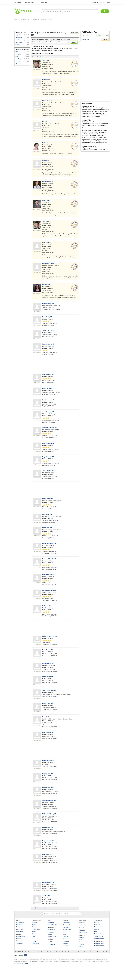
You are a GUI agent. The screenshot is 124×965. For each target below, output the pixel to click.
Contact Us (97, 924)
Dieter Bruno (46, 79)
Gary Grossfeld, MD (48, 841)
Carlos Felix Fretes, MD (49, 690)
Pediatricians (66, 939)
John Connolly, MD (48, 412)
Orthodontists (35, 943)
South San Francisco (46, 19)
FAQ (95, 931)
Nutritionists (19, 929)
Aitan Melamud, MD (48, 374)
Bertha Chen (46, 143)
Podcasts (81, 944)
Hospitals (18, 938)
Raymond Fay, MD (47, 676)
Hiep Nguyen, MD (47, 773)
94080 (17, 51)
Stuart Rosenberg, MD (49, 800)
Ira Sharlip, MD (46, 606)
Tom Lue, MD (46, 896)
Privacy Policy (86, 39)
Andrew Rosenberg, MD (49, 427)
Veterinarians (19, 943)
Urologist (34, 19)
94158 (17, 61)
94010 (17, 56)
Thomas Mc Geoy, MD (48, 330)
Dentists (34, 941)
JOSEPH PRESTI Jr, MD (49, 636)
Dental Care (35, 939)
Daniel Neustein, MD (48, 760)
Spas (33, 934)
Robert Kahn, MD (47, 703)
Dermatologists (67, 925)
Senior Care (51, 927)
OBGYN (65, 934)
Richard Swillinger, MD (49, 814)
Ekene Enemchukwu (48, 122)
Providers (23, 19)
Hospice (50, 934)
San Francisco (19, 42)
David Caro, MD (47, 527)
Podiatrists (66, 941)
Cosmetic (34, 922)
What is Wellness (98, 936)
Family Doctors (67, 929)
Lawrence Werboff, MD (49, 559)
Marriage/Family (83, 932)
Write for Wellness (99, 938)
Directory (17, 2)
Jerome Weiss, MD (47, 663)
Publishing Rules (98, 934)
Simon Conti (46, 200)
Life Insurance (51, 944)
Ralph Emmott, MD (48, 457)
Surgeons (65, 943)
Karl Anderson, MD (48, 303)
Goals (80, 942)
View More (19, 64)
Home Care (51, 932)
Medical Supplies (52, 924)
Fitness (34, 924)
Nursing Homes (52, 936)
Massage (18, 927)
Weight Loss (19, 931)
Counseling (82, 928)
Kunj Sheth (45, 717)
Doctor (29, 19)
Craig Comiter (46, 242)
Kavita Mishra (46, 284)
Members (81, 937)
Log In (107, 2)
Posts (80, 939)
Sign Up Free (97, 2)
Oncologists (66, 936)
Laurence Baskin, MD (48, 882)
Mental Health (82, 920)
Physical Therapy (36, 929)
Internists (65, 932)
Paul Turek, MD (46, 854)
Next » (44, 57)
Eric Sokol (45, 160)
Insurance (50, 939)
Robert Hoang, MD (47, 498)
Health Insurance (52, 942)
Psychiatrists (82, 922)
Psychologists (82, 925)
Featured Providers (99, 943)
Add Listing (74, 32)
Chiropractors (20, 922)
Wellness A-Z (30, 2)
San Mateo (19, 40)
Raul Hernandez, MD (48, 344)
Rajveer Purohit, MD (48, 787)
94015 (17, 54)
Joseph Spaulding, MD (49, 590)
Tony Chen (45, 60)
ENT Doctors (66, 927)
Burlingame (19, 37)
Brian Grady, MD (47, 317)
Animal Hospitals (20, 936)
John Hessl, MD (47, 514)
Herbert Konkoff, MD (48, 574)
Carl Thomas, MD (47, 827)
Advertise (96, 929)
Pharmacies (19, 941)
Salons (34, 931)
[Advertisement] (49, 25)
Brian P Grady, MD (47, 388)
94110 (17, 59)
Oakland (18, 44)
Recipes (81, 946)
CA (39, 19)
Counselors (82, 930)
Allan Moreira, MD (47, 732)
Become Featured (99, 945)
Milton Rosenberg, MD (49, 543)
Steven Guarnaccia (48, 100)
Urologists (65, 945)
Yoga (33, 936)
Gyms (33, 927)
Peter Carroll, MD (47, 650)
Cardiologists (66, 922)
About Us (96, 922)
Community (43, 2)
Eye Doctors (19, 924)
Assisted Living (52, 929)
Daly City (18, 35)
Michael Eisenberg (47, 181)
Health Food (51, 922)
